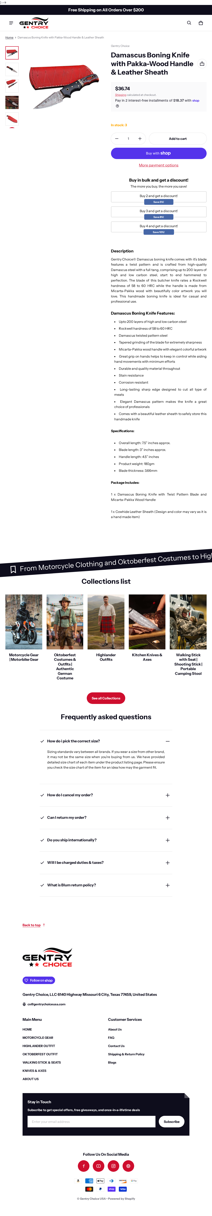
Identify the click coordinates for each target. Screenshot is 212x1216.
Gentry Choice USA (93, 1198)
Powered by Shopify (121, 1198)
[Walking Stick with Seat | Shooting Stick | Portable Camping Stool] (188, 639)
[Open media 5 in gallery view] (12, 119)
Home (9, 37)
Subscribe (171, 1122)
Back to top (32, 925)
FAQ (111, 1038)
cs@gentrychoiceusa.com (46, 1004)
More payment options (158, 165)
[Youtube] (98, 1166)
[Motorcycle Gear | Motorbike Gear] (23, 639)
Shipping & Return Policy (126, 1054)
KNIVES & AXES (34, 1071)
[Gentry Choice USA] (33, 22)
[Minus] (117, 138)
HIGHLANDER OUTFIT (39, 1046)
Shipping (120, 94)
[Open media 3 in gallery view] (12, 86)
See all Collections (106, 698)
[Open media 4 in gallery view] (12, 102)
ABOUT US (31, 1079)
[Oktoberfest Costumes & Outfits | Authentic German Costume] (65, 639)
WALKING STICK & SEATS (42, 1062)
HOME (27, 1029)
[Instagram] (113, 1166)
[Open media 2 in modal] (64, 86)
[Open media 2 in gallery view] (12, 69)
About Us (115, 1029)
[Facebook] (83, 1166)
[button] (189, 23)
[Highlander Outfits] (106, 639)
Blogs (112, 1062)
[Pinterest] (128, 1166)
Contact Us (116, 1046)
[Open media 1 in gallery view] (12, 52)
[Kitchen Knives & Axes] (147, 639)
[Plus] (140, 138)
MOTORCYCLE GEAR (38, 1038)
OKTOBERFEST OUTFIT (40, 1054)
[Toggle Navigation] (11, 23)
